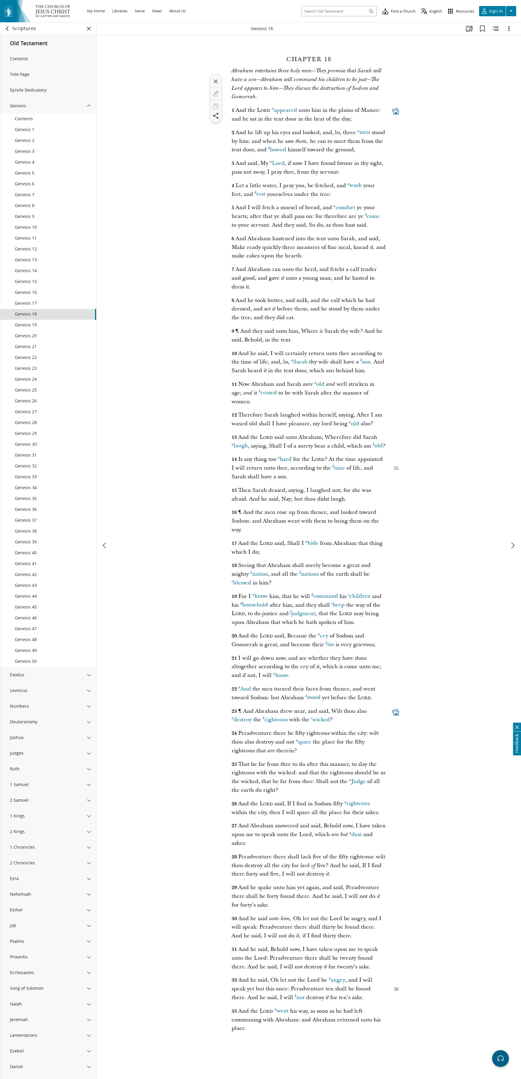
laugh (241, 446)
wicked (321, 719)
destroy (243, 719)
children (360, 596)
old (320, 384)
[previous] (105, 546)
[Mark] (216, 94)
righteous (276, 719)
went (282, 1011)
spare (304, 742)
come (373, 216)
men (364, 132)
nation (260, 574)
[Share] (216, 116)
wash (355, 185)
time (339, 468)
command (325, 596)
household (255, 605)
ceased (268, 393)
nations (310, 574)
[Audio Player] (500, 1058)
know (261, 596)
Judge (358, 781)
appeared (285, 110)
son (366, 362)
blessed (242, 583)
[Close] (216, 81)
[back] (7, 28)
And (245, 689)
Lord (278, 163)
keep (339, 605)
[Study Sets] (469, 28)
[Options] (509, 28)
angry (338, 980)
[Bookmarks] (482, 28)
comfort (345, 207)
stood (313, 697)
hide (313, 543)
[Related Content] (496, 28)
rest (260, 194)
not (300, 997)
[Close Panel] (89, 28)
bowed (278, 149)
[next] (513, 546)
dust (356, 834)
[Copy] (216, 106)
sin (330, 644)
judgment (303, 613)
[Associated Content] (395, 111)
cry (324, 636)
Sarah (300, 362)
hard (286, 459)
